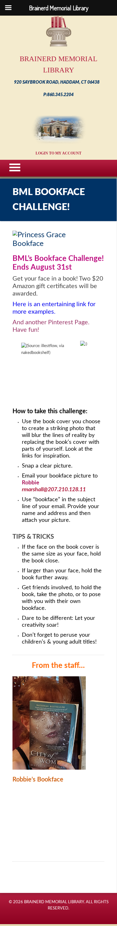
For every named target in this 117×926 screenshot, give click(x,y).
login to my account (58, 153)
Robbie (30, 483)
